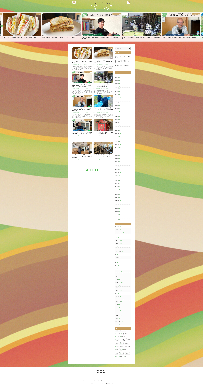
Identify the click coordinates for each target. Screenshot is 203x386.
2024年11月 (117, 130)
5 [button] (96, 40)
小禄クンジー (118, 290)
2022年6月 (117, 186)
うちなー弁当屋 (119, 301)
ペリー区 (117, 339)
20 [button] (110, 40)
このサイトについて (101, 380)
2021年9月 (117, 208)
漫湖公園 (117, 353)
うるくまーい (118, 276)
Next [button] (201, 26)
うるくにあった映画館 (120, 273)
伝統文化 (124, 342)
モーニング (128, 339)
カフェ (117, 304)
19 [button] (109, 40)
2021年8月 (117, 211)
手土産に (117, 350)
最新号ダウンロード (110, 380)
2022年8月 (117, 180)
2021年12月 (117, 200)
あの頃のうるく (119, 271)
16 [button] (106, 40)
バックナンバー (118, 380)
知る (116, 268)
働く (116, 254)
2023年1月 (117, 169)
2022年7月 (117, 183)
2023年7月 (117, 155)
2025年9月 (117, 105)
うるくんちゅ (118, 243)
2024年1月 (117, 141)
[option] (22, 25)
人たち (116, 237)
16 (96, 169)
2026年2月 (117, 91)
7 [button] (98, 40)
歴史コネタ (127, 352)
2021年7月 (117, 214)
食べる (117, 293)
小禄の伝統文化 (118, 349)
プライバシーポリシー (93, 380)
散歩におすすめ (123, 350)
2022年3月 (117, 194)
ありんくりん (118, 226)
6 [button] (97, 40)
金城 (117, 356)
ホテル (122, 339)
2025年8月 (117, 108)
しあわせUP (118, 229)
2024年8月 (117, 136)
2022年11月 (117, 175)
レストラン (118, 310)
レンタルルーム (118, 342)
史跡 (126, 343)
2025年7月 (117, 111)
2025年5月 (117, 116)
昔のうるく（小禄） (119, 352)
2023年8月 (117, 152)
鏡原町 (121, 356)
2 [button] (93, 40)
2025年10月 (117, 102)
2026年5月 (117, 83)
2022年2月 (117, 197)
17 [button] (107, 40)
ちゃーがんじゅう (119, 251)
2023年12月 (117, 144)
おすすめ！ (118, 333)
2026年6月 (117, 80)
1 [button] (92, 40)
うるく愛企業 (118, 257)
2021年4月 (117, 219)
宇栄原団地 (127, 346)
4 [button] (95, 40)
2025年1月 (117, 127)
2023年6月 (117, 158)
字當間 (117, 346)
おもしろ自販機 (124, 333)
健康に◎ (117, 343)
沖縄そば (118, 318)
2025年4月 (117, 119)
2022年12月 (117, 172)
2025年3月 (117, 122)
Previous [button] (2, 26)
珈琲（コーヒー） (119, 321)
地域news (118, 285)
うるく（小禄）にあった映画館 (121, 332)
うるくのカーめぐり (119, 330)
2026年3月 (117, 88)
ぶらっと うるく (119, 282)
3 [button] (94, 40)
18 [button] (108, 40)
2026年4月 (117, 86)
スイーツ (118, 307)
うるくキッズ (118, 240)
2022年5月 (117, 189)
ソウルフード (123, 336)
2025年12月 (117, 97)
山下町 (124, 349)
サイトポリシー (84, 380)
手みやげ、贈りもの (119, 232)
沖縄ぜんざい (118, 315)
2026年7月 (117, 77)
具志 (122, 343)
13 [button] (103, 40)
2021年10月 (117, 205)
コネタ (117, 279)
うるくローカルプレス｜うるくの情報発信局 (101, 383)
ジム (117, 248)
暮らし (116, 265)
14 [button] (104, 40)
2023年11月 (117, 147)
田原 (122, 353)
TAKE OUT (118, 296)
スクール (117, 336)
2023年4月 (117, 161)
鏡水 (126, 356)
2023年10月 (117, 150)
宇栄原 (122, 346)
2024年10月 (117, 133)
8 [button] (99, 40)
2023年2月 (117, 166)
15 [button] (105, 40)
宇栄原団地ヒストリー (120, 287)
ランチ (117, 340)
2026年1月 (117, 94)
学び (116, 262)
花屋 (126, 353)
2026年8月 (117, 74)
